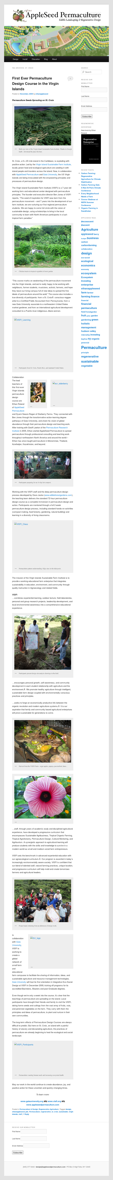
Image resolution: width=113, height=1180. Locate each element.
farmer (90, 292)
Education (36, 59)
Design (15, 59)
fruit (83, 315)
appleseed (87, 234)
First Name (85, 86)
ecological (87, 261)
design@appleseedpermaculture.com (50, 1167)
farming (85, 296)
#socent (85, 225)
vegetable (87, 365)
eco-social (85, 257)
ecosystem (88, 273)
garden (94, 315)
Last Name (85, 96)
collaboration (86, 249)
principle (85, 352)
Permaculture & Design (29, 1109)
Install (25, 59)
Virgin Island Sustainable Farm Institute (53, 164)
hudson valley (88, 331)
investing (95, 334)
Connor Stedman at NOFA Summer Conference (89, 202)
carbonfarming (89, 245)
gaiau (89, 316)
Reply (26, 1114)
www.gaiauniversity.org (32, 1101)
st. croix (55, 1111)
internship (85, 335)
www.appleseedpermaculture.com (42, 1104)
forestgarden (91, 312)
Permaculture (34, 1111)
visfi (20, 1114)
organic (95, 338)
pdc (26, 1111)
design (68, 1109)
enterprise (87, 284)
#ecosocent (87, 221)
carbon (84, 241)
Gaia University (50, 174)
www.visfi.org (54, 1101)
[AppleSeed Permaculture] (38, 16)
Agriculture (89, 229)
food (83, 311)
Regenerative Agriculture (49, 1109)
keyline (84, 339)
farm (84, 292)
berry (96, 234)
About (54, 59)
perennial (85, 342)
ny (89, 338)
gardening (86, 319)
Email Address (86, 106)
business (93, 238)
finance (95, 296)
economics (88, 265)
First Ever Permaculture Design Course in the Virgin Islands (35, 83)
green (95, 319)
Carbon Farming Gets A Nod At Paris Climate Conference (91, 187)
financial (84, 300)
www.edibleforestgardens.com (58, 495)
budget (83, 238)
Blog (46, 59)
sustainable (63, 1111)
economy (85, 269)
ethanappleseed (42, 94)
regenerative (46, 1111)
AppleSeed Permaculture (27, 174)
